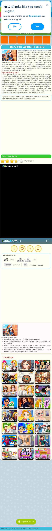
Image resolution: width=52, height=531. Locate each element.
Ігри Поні (4, 40)
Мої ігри (22, 248)
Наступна (30, 248)
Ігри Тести (38, 40)
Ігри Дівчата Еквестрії (13, 40)
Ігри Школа (12, 156)
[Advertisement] (26, 127)
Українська (26, 522)
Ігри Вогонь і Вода (21, 40)
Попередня (14, 248)
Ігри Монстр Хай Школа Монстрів (46, 40)
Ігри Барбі (29, 40)
